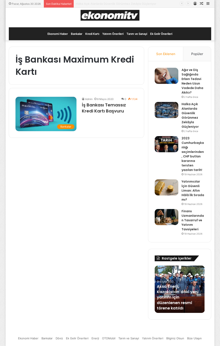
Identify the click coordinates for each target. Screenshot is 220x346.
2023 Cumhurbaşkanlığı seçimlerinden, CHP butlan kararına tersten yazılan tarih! (193, 154)
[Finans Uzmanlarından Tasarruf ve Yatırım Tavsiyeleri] (166, 217)
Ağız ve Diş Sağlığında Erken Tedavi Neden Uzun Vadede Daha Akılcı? (192, 81)
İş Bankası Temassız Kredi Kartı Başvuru (104, 108)
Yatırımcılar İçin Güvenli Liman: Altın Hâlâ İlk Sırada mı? (193, 190)
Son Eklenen (165, 54)
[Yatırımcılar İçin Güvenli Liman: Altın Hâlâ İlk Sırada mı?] (166, 187)
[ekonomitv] (110, 15)
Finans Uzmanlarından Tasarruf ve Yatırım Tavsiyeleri (193, 220)
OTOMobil (108, 338)
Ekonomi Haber (57, 33)
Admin (89, 99)
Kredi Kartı (92, 33)
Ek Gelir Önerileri (161, 33)
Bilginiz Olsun (175, 338)
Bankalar (76, 33)
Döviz (59, 338)
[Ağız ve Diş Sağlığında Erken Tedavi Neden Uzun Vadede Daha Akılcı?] (166, 76)
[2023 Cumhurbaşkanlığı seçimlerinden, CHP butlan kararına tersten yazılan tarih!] (166, 144)
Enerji (95, 338)
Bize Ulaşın (194, 338)
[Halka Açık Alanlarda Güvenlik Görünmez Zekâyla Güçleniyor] (166, 110)
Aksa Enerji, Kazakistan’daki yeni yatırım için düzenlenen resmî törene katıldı (178, 297)
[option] (180, 289)
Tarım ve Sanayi (137, 33)
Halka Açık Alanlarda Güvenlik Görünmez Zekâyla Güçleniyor (190, 115)
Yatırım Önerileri (113, 33)
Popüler (197, 54)
